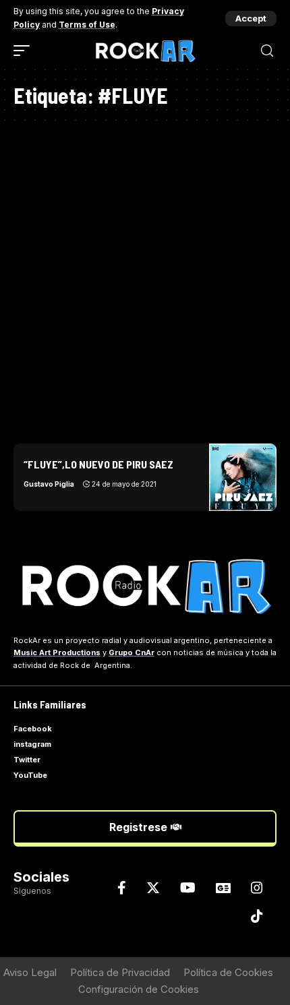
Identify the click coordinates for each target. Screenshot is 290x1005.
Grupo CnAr (131, 652)
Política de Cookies (228, 972)
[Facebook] (121, 888)
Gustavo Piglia (49, 484)
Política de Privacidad (120, 972)
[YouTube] (188, 888)
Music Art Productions (56, 652)
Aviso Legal (30, 972)
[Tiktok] (257, 916)
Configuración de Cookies (138, 989)
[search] (267, 50)
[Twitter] (153, 888)
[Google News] (223, 888)
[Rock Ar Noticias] (145, 51)
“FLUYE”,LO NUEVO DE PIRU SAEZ (98, 464)
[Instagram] (257, 888)
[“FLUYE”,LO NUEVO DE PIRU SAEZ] (243, 477)
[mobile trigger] (24, 50)
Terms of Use (87, 25)
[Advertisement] (145, 278)
